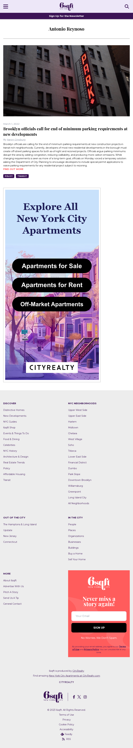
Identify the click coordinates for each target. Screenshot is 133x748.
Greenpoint (74, 491)
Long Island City (77, 497)
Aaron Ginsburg (16, 139)
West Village (75, 439)
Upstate (7, 530)
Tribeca (72, 450)
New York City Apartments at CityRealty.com (74, 675)
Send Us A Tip (11, 598)
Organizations (76, 536)
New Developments (14, 415)
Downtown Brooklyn (79, 480)
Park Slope (74, 474)
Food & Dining (11, 439)
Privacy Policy (91, 649)
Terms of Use (66, 714)
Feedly (68, 734)
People (72, 524)
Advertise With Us (13, 586)
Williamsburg (75, 485)
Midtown (73, 427)
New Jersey (10, 536)
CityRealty (78, 670)
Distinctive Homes (13, 410)
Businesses (74, 541)
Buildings (73, 547)
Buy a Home (75, 553)
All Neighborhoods (78, 503)
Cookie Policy (66, 724)
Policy (9, 176)
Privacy (66, 719)
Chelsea (72, 433)
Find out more (13, 169)
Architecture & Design (15, 456)
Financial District (77, 462)
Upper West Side (77, 410)
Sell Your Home (77, 559)
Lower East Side (77, 456)
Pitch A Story (10, 592)
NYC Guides (10, 421)
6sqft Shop (9, 427)
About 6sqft (10, 580)
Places (72, 530)
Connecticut (10, 541)
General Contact (12, 603)
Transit (22, 176)
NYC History (10, 450)
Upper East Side (77, 415)
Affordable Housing (14, 474)
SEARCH (127, 6)
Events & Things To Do (16, 433)
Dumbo (72, 468)
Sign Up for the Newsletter (66, 15)
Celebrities (9, 445)
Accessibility (66, 729)
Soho (71, 445)
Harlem (72, 421)
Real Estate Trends (14, 462)
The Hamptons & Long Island (19, 524)
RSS (68, 739)
